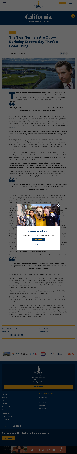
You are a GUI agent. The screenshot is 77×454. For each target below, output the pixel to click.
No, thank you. (39, 245)
